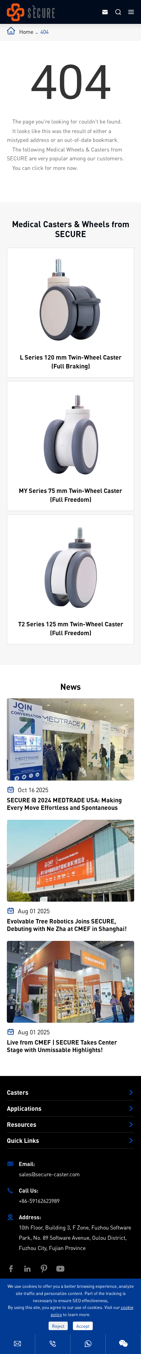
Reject (58, 1326)
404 (44, 31)
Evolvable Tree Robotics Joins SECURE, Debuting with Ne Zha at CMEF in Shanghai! (67, 924)
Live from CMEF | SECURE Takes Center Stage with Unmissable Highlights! (62, 1045)
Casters (17, 1092)
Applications (24, 1108)
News (70, 686)
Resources (21, 1124)
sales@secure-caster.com (49, 1174)
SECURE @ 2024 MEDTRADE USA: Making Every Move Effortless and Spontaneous (64, 803)
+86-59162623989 (39, 1200)
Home (26, 31)
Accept (82, 1326)
